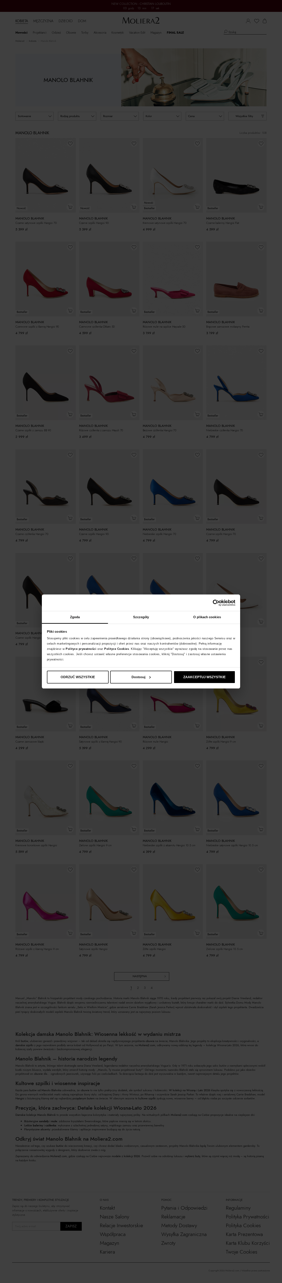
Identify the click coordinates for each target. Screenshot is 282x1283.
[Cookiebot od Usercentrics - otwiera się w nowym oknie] (216, 603)
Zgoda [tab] (75, 617)
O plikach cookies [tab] (207, 617)
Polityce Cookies (116, 649)
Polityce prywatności (81, 649)
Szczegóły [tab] (141, 617)
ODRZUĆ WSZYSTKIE (78, 677)
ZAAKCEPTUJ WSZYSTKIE (204, 677)
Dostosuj (138, 677)
